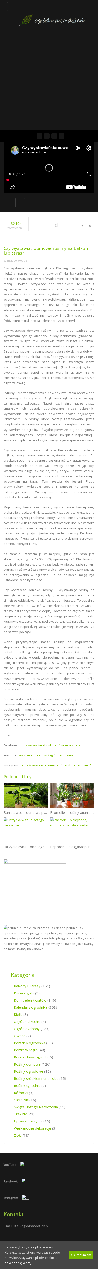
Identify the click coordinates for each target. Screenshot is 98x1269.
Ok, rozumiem (81, 1255)
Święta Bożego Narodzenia (36, 1106)
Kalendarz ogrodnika (30, 1007)
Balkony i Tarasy (27, 986)
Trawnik (20, 1114)
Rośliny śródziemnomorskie (36, 1078)
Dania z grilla (24, 993)
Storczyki (21, 1099)
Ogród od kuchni (27, 1021)
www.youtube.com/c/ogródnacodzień (46, 755)
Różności (21, 1092)
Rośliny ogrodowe (28, 1071)
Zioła (18, 1135)
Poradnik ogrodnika (29, 1042)
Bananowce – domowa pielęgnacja (31, 812)
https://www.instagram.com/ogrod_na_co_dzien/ (56, 765)
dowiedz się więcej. (18, 1263)
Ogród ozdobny (27, 1028)
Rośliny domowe (27, 1064)
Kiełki (18, 1014)
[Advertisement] (49, 79)
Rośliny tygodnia (27, 1085)
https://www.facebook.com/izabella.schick (50, 745)
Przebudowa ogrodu (31, 1057)
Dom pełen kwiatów (30, 1000)
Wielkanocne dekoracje (32, 1128)
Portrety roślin (26, 1050)
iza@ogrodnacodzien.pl (31, 1226)
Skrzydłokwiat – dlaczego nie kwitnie (33, 846)
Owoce (19, 1035)
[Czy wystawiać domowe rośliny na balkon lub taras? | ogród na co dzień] (51, 14)
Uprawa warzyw (27, 1121)
